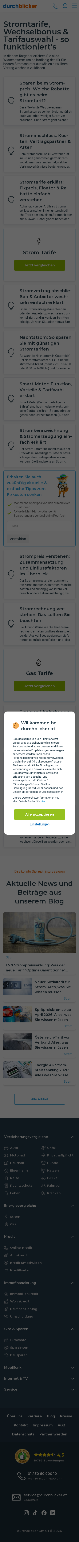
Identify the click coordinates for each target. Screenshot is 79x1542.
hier (43, 801)
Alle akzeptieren (39, 814)
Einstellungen (40, 824)
